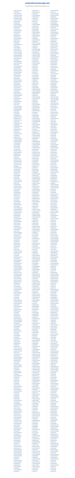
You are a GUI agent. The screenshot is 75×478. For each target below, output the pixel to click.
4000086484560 (17, 143)
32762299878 (53, 374)
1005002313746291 (54, 237)
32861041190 (16, 121)
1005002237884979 (18, 318)
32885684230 (53, 404)
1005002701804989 (36, 35)
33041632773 (53, 72)
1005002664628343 (36, 355)
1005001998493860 (36, 458)
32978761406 (16, 112)
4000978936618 (17, 408)
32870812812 (53, 246)
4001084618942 (54, 127)
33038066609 (35, 264)
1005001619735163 (54, 112)
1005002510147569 (18, 167)
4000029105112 (35, 343)
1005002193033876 (36, 284)
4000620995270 (54, 412)
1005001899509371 (36, 143)
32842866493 (53, 224)
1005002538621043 (36, 297)
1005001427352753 (18, 86)
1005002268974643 (18, 391)
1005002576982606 (36, 92)
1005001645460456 (18, 63)
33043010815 (53, 398)
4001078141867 (17, 103)
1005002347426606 (36, 96)
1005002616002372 (18, 289)
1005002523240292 (36, 391)
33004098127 (35, 113)
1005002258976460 (18, 209)
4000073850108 (54, 63)
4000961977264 (35, 445)
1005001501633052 (36, 214)
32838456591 (53, 173)
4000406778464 (17, 115)
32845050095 (17, 78)
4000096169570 (35, 244)
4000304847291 (35, 19)
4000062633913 (35, 286)
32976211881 (53, 120)
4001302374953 (54, 244)
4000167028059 (54, 409)
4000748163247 (17, 445)
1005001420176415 (54, 341)
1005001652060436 (36, 338)
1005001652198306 (54, 369)
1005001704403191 (36, 448)
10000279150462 (54, 360)
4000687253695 (35, 181)
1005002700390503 (36, 466)
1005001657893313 (18, 123)
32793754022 (53, 143)
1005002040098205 (18, 140)
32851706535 (16, 340)
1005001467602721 (18, 280)
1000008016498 (54, 247)
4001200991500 (35, 150)
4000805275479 (35, 132)
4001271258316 (54, 326)
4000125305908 (54, 61)
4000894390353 (35, 93)
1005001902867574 (36, 461)
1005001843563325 (54, 334)
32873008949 (35, 23)
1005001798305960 (18, 454)
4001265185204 (17, 84)
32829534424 (17, 355)
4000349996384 (35, 384)
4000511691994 (17, 243)
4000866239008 (54, 420)
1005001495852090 (54, 388)
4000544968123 (54, 86)
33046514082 (16, 178)
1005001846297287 (54, 435)
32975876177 (35, 207)
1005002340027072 (36, 415)
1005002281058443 (18, 372)
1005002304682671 (36, 363)
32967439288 (53, 403)
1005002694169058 (18, 107)
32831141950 (53, 249)
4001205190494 (54, 203)
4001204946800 (17, 197)
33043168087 (53, 340)
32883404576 (17, 190)
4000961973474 (17, 137)
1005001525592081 (36, 429)
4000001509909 (17, 201)
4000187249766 (17, 158)
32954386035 (53, 80)
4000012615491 (54, 150)
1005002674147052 (54, 278)
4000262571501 (35, 166)
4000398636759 (35, 315)
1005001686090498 (36, 121)
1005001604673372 (54, 280)
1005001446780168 (54, 81)
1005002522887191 (18, 161)
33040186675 (53, 101)
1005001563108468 (36, 50)
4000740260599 (35, 364)
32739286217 (16, 255)
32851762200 (16, 307)
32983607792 (35, 41)
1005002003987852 (55, 289)
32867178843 (53, 468)
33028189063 (35, 344)
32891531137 (34, 21)
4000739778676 (35, 309)
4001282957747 (35, 443)
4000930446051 (54, 175)
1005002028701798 (18, 138)
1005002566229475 (18, 349)
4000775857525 (54, 153)
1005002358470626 (18, 89)
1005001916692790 (36, 388)
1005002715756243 (54, 210)
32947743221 (35, 129)
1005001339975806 (18, 53)
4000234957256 (35, 52)
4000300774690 (35, 200)
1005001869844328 (54, 24)
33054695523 (17, 323)
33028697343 (17, 241)
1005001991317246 (36, 195)
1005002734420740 (54, 395)
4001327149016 (54, 166)
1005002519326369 (18, 357)
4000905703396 (17, 194)
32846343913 (16, 41)
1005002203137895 (54, 118)
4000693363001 (17, 414)
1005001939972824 (36, 178)
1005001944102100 (36, 277)
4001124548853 (35, 126)
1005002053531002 (36, 133)
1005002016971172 (54, 298)
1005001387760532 (54, 324)
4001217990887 (54, 423)
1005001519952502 (54, 281)
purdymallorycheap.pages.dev (37, 3)
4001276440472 (35, 312)
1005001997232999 (18, 455)
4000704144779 (35, 417)
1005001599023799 (54, 307)
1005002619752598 (36, 173)
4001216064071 (35, 261)
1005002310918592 (54, 389)
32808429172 (16, 458)
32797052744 (16, 295)
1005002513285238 (36, 198)
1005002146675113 (54, 198)
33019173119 (34, 471)
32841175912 (53, 417)
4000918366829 (35, 267)
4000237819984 (17, 277)
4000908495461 (17, 170)
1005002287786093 (18, 461)
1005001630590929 (54, 144)
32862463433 (17, 304)
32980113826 (16, 368)
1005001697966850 (18, 232)
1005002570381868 (36, 32)
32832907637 (53, 461)
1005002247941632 (36, 209)
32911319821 (16, 312)
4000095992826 (17, 264)
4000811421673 (17, 346)
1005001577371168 (17, 272)
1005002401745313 (36, 227)
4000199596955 (54, 297)
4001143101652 (35, 73)
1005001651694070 (54, 32)
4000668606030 (35, 270)
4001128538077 (54, 230)
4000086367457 (54, 312)
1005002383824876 (36, 371)
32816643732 (16, 471)
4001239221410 (35, 61)
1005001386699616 (18, 432)
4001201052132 (35, 235)
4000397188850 (35, 116)
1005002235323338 (18, 250)
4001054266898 (35, 314)
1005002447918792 (36, 135)
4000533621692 (17, 229)
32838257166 (35, 81)
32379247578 (16, 198)
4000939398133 (17, 465)
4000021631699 (35, 468)
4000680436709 (54, 177)
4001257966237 (35, 403)
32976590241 (16, 332)
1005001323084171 (17, 24)
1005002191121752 (36, 164)
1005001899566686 (36, 454)
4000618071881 (54, 209)
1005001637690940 (36, 39)
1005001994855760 (54, 132)
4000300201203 (17, 315)
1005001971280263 (54, 311)
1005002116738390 (18, 52)
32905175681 (16, 230)
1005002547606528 (55, 465)
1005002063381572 (36, 177)
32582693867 (35, 13)
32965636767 (35, 80)
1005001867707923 (36, 394)
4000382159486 (35, 197)
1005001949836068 (36, 141)
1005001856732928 (36, 352)
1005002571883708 (54, 10)
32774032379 (35, 321)
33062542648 (17, 27)
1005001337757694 (18, 446)
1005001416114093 (54, 113)
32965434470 (35, 67)
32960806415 (35, 232)
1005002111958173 (54, 301)
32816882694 (35, 172)
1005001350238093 (54, 426)
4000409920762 (17, 441)
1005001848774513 (36, 452)
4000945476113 (54, 164)
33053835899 (53, 292)
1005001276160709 (18, 93)
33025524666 (35, 358)
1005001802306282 (54, 429)
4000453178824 (35, 298)
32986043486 (35, 334)
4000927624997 (17, 203)
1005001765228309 (54, 415)
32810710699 (16, 298)
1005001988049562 (36, 120)
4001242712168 (35, 291)
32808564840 (53, 69)
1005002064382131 (36, 189)
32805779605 (35, 301)
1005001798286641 (18, 237)
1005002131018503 (54, 157)
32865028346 (53, 227)
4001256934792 (35, 75)
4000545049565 (54, 394)
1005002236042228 (36, 147)
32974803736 (16, 431)
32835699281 (53, 192)
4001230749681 (54, 106)
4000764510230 (17, 172)
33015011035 (53, 214)
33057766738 (16, 314)
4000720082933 (54, 89)
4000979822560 (17, 437)
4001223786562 (17, 47)
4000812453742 (17, 220)
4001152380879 (35, 146)
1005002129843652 (54, 238)
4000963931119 (17, 92)
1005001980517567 (18, 204)
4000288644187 (54, 428)
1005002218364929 (36, 201)
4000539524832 (17, 155)
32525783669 (53, 269)
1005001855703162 (54, 90)
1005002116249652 (54, 371)
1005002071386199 (18, 278)
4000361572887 (35, 455)
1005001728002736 (54, 318)
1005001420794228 (36, 104)
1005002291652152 (36, 323)
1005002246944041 (18, 358)
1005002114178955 (36, 55)
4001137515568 (54, 110)
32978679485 (35, 423)
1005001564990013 (54, 215)
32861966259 (35, 218)
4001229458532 (54, 115)
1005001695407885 (54, 309)
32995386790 (53, 329)
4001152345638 (35, 341)
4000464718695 (35, 158)
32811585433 (16, 434)
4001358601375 (35, 70)
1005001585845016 (18, 221)
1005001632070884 (54, 257)
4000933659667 (17, 215)
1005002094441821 (54, 73)
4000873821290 (54, 39)
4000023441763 (54, 47)
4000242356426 (35, 372)
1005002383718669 (18, 15)
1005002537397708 (18, 116)
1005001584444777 (18, 389)
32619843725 (16, 378)
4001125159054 (54, 155)
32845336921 (53, 220)
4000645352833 (35, 194)
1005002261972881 (54, 18)
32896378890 (53, 460)
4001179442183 (17, 76)
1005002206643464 (18, 207)
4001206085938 (54, 83)
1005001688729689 (36, 49)
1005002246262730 (55, 53)
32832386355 (35, 252)
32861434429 (16, 46)
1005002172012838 (36, 294)
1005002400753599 (55, 431)
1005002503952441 (18, 56)
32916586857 (53, 76)
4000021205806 (54, 327)
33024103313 (35, 311)
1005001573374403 (18, 351)
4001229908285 (17, 429)
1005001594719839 (36, 451)
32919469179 (53, 30)
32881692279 (53, 421)
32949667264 (35, 409)
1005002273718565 (18, 347)
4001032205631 (54, 149)
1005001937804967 (18, 460)
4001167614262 (17, 246)
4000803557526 (17, 35)
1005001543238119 (18, 415)
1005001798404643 (36, 260)
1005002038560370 (18, 30)
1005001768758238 (54, 454)
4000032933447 (17, 214)
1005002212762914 (54, 357)
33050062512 (35, 221)
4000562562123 (17, 226)
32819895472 (53, 466)
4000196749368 (35, 332)
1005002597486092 (55, 451)
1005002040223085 (18, 386)
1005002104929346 (18, 26)
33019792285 (35, 18)
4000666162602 (17, 261)
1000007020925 (35, 404)
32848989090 (35, 361)
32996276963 (35, 272)
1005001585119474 (54, 315)
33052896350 (53, 217)
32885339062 (53, 321)
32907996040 (17, 398)
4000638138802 (35, 87)
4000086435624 (17, 153)
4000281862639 (54, 418)
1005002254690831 (36, 24)
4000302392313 (17, 83)
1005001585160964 (36, 63)
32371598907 (16, 135)
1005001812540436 (54, 401)
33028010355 (53, 378)
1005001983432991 (18, 109)
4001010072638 (54, 138)
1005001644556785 (36, 226)
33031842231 (35, 337)
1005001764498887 (36, 340)
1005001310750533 (18, 13)
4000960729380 (54, 347)
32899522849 (35, 324)
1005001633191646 (36, 289)
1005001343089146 (18, 180)
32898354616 (35, 100)
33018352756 (53, 189)
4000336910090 (17, 73)
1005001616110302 (54, 124)
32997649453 (35, 66)
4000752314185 (35, 26)
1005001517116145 (17, 186)
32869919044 (16, 130)
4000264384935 (54, 414)
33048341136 (35, 392)
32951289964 (16, 235)
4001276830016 (54, 355)
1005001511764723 (36, 186)
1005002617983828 (54, 229)
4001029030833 (17, 440)
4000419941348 (54, 272)
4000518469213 (35, 76)
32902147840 (53, 158)
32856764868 (17, 90)
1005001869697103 (54, 78)
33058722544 (53, 392)
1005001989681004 (18, 275)
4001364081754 (35, 331)
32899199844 (35, 457)
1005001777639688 (54, 368)
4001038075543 (17, 87)
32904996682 (35, 408)
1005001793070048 (36, 12)
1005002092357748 (54, 181)
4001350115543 (35, 307)
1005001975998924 (18, 72)
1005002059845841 (54, 352)
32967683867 (35, 38)
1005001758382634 (54, 98)
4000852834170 (35, 375)
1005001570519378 (36, 190)
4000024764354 (17, 311)
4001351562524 (35, 421)
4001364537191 (17, 258)
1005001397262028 (18, 306)
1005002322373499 (36, 43)
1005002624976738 (18, 257)
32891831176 (53, 287)
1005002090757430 (36, 383)
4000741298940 (54, 243)
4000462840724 (54, 180)
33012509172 (53, 284)
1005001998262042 (36, 15)
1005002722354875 (18, 10)
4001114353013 (35, 240)
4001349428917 (35, 224)
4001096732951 (54, 411)
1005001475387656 (18, 287)
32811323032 (53, 349)
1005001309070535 (54, 264)
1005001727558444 (36, 243)
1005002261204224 (18, 218)
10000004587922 (17, 360)
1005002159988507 (18, 435)
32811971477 (53, 270)
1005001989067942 (36, 155)
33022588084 (53, 133)
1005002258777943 (54, 67)
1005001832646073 (36, 44)
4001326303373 (35, 437)
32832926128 (53, 137)
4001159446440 (54, 206)
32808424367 (35, 184)
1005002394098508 (18, 300)
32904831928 (53, 55)
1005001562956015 (36, 137)
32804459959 (35, 203)
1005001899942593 (18, 267)
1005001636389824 (54, 250)
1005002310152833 (54, 49)
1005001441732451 (17, 69)
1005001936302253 (54, 455)
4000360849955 (35, 115)
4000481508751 (35, 192)
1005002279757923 (36, 401)
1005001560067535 (54, 366)
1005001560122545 (36, 374)
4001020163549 (54, 440)
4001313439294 (54, 200)
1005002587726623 (18, 187)
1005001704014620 (54, 383)
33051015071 (34, 335)
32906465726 (35, 317)
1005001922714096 (36, 357)
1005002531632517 (18, 150)
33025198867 (35, 250)
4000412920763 (54, 331)
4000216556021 (35, 280)
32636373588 (53, 267)
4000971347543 (17, 39)
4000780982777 (17, 110)
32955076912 (16, 334)
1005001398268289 (36, 144)
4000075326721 (35, 10)
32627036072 (53, 126)
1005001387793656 (18, 266)
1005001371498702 (36, 118)
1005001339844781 (18, 181)
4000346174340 (17, 388)
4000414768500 (35, 400)
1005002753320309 (55, 147)
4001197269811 (17, 401)
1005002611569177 (54, 87)
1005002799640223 (18, 409)
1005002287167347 (36, 368)
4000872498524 (17, 49)
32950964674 (53, 16)
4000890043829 (35, 378)
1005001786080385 (54, 52)
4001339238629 (35, 160)
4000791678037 (54, 438)
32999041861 (35, 406)
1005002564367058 (55, 13)
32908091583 (16, 395)
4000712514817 (54, 50)
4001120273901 (35, 386)
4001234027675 (54, 141)
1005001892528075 (18, 452)
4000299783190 (54, 178)
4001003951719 (54, 363)
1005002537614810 (18, 106)
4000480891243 (54, 255)
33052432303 (17, 380)
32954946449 (17, 173)
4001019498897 (17, 294)
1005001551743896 (54, 218)
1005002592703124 (54, 194)
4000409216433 (17, 32)
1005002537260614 (18, 61)
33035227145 (35, 249)
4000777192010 (35, 397)
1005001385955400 (54, 160)
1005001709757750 (18, 412)
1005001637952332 (36, 327)
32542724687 (53, 337)
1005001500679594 (54, 59)
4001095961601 (17, 463)
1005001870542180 (18, 469)
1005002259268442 (36, 210)
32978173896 (53, 223)
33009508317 (53, 320)
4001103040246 (17, 286)
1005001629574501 (18, 210)
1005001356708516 (36, 124)
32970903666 (35, 425)
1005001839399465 (18, 320)
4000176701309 (35, 460)
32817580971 (16, 363)
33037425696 (53, 448)
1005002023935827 (55, 380)
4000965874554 (35, 149)
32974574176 (53, 375)
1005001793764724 (36, 153)
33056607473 (35, 347)
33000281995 (35, 428)
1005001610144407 (17, 164)
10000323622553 (54, 449)
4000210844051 (54, 152)
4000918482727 (17, 283)
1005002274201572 (54, 317)
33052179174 (16, 104)
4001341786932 (17, 144)
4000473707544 (35, 175)
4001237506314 (54, 343)
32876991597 (53, 95)
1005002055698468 (18, 324)
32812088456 (53, 400)
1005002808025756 (18, 126)
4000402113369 (54, 130)
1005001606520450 (36, 463)
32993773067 (53, 121)
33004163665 (53, 304)
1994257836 (16, 64)
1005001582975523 (54, 172)
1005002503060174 (18, 133)
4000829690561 (54, 146)
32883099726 (53, 323)
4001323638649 (54, 260)
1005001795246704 (18, 428)
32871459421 (16, 352)
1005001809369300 (36, 420)
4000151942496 (17, 169)
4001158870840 (35, 163)
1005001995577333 (54, 104)
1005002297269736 (55, 187)
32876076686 (16, 100)
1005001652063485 (54, 458)
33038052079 (53, 432)
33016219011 (53, 364)
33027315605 (53, 109)
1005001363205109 (18, 98)
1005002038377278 (18, 70)
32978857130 (16, 344)
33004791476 (35, 46)
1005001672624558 (18, 375)
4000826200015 (17, 21)
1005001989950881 (54, 161)
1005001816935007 (54, 358)
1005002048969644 (55, 56)
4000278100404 (35, 223)
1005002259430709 (18, 212)
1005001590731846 (36, 414)
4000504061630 (17, 425)
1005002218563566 (36, 180)
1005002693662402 (18, 66)
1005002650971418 (54, 38)
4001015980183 (54, 294)
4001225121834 (35, 27)
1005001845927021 (54, 21)
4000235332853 (35, 465)
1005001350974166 (54, 140)
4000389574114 (17, 217)
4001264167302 (17, 29)
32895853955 (35, 418)
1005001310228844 (36, 326)
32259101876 (16, 374)
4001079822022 (54, 64)
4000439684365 (54, 446)
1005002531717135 (17, 163)
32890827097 (53, 441)
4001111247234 (54, 332)
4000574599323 (35, 263)
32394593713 (53, 286)
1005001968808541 (36, 349)
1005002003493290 (36, 215)
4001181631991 (53, 35)
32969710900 (35, 389)
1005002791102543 (36, 412)
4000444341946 (54, 44)
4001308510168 (54, 463)
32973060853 (17, 59)
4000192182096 (35, 170)
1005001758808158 (18, 141)
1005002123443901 (36, 183)
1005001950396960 (36, 398)
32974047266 (16, 177)
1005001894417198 (17, 423)
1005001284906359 (18, 129)
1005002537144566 (36, 127)
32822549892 (35, 329)
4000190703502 (54, 58)
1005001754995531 (18, 331)
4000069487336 (17, 118)
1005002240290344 (36, 110)
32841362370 (16, 195)
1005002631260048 (36, 56)
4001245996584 (17, 175)
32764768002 (35, 64)
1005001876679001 (36, 300)
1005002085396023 (55, 197)
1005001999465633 (18, 449)
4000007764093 (35, 381)
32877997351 (16, 12)
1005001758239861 (36, 255)
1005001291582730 (54, 46)
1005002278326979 (55, 303)
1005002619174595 (54, 29)
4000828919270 (17, 341)
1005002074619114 (36, 274)
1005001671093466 (36, 435)
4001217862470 (54, 123)
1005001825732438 (54, 351)
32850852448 (17, 240)
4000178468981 (54, 377)
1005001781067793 (36, 446)
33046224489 (53, 163)
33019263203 (16, 327)
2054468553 (16, 166)
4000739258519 (35, 59)
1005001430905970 (54, 384)
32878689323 (17, 43)
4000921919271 (35, 36)
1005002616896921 (54, 241)
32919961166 (34, 434)
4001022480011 (54, 381)
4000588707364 (17, 343)
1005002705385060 (55, 274)
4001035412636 (17, 438)
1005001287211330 (54, 354)
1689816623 (53, 183)
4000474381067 (54, 129)
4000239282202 (54, 295)
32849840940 (17, 23)
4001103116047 (54, 258)
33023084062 (17, 200)
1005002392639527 (18, 364)
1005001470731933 (18, 58)
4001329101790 (17, 147)
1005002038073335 (18, 263)
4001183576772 (54, 283)
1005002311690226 (54, 167)
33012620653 (35, 161)
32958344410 (16, 457)
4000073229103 (35, 220)
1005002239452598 (18, 18)
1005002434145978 (18, 274)
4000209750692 (17, 184)
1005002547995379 (36, 295)
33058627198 (35, 320)
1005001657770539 (18, 16)
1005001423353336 (54, 425)
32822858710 (35, 101)
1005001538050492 (18, 451)
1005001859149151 (54, 201)
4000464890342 (54, 195)
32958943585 (17, 377)
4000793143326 (54, 261)
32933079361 (53, 471)
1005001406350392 (36, 53)
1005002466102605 (18, 95)
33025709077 (53, 338)
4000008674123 (54, 226)
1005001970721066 (18, 404)
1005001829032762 (18, 227)
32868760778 (35, 292)
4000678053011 (35, 138)
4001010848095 (17, 418)
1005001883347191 (54, 434)
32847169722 (35, 431)
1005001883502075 (18, 301)
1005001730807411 (17, 466)
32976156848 (16, 254)
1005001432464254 (36, 247)
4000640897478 (35, 103)
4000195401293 (35, 169)
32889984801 (53, 41)
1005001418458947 (36, 229)
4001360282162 (54, 234)
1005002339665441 (18, 260)
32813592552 (16, 369)
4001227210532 (17, 238)
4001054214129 (17, 189)
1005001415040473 (54, 346)
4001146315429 (35, 58)
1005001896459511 (36, 369)
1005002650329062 (36, 441)
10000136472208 (35, 16)
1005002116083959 (54, 291)
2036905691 (16, 157)
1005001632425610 (18, 101)
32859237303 (53, 36)
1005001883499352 (54, 103)
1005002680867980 (36, 89)
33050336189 (53, 372)
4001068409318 (17, 149)
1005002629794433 (18, 120)
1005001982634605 (54, 15)
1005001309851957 (18, 417)
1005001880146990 (54, 100)
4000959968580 (35, 306)
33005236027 (35, 167)
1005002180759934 (36, 360)
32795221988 (16, 297)
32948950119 (35, 140)
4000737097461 (17, 223)
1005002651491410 (18, 354)
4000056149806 (17, 67)
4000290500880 (35, 78)
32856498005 (35, 426)
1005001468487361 (18, 50)
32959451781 (53, 221)
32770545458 (16, 33)
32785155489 (35, 69)
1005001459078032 (36, 98)
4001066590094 (17, 403)
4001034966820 (54, 23)
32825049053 (35, 469)
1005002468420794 (18, 303)
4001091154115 (35, 84)
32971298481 (53, 190)
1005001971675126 (17, 281)
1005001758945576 (54, 408)
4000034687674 (54, 457)
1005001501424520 (36, 366)
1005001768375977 (36, 283)
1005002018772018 (36, 257)
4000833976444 (35, 440)
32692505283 (17, 329)
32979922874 (16, 392)
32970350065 (53, 469)
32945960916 (35, 112)
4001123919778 (54, 306)
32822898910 (16, 124)
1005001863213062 (54, 254)
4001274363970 (35, 432)
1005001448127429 (54, 107)
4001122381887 (35, 204)
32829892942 (17, 113)
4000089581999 (54, 169)
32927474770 (16, 443)
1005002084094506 (55, 263)
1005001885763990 (18, 38)
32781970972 (35, 47)
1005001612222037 (18, 421)
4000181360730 (17, 270)
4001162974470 (35, 254)
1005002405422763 (18, 411)
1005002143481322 (18, 309)
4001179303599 (17, 335)
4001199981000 (54, 391)
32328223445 (17, 96)
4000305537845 (17, 36)
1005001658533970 (54, 70)
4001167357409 (35, 206)
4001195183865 (17, 317)
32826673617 (35, 72)
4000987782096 (35, 304)
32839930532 (35, 278)
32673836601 (16, 383)
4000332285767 (17, 224)
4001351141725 (17, 132)
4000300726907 (35, 33)
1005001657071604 (36, 438)
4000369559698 (35, 187)
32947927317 (16, 381)
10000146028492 (35, 106)
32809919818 (16, 468)
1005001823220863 (54, 300)
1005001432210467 (36, 107)
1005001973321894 (36, 354)
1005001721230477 (54, 361)
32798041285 (53, 27)
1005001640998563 (18, 321)
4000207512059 (35, 157)
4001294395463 (35, 234)
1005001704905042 (54, 314)
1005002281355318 (54, 277)
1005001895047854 (36, 318)
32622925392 (17, 426)
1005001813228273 (36, 238)
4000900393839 (35, 109)
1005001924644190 (54, 397)
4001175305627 (17, 384)
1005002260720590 (18, 400)
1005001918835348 (36, 346)
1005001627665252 (36, 269)
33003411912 (16, 183)
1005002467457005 (18, 81)
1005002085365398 (55, 240)
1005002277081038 (54, 212)
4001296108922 (17, 326)
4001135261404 (17, 361)
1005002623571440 (18, 420)
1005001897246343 (54, 406)
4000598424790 (17, 192)
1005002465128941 (54, 170)
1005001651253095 (54, 96)
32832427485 (53, 452)
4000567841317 (35, 351)
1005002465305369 (55, 344)
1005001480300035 (54, 443)
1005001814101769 (36, 230)
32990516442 (35, 95)
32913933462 (35, 449)
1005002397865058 (55, 33)
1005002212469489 (18, 269)
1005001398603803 (36, 266)
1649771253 (53, 12)
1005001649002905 (54, 437)
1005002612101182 (17, 338)
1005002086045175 (54, 207)
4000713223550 (35, 395)
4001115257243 (17, 284)
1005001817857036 (36, 287)
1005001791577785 (36, 130)
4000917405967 (35, 83)
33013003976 (16, 249)
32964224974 (53, 266)
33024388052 (35, 86)
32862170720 (16, 406)
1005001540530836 (18, 292)
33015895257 (16, 337)
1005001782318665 (36, 275)
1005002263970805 (36, 380)
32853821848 (16, 397)
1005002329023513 (36, 258)
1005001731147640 (54, 235)
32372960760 (35, 237)
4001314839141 (17, 146)
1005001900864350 (18, 80)
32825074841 (16, 127)
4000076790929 (35, 212)
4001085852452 (54, 19)
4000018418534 (35, 30)
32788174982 (16, 394)
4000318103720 (17, 244)
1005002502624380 (55, 186)
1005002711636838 (18, 19)
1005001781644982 (54, 184)
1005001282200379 (54, 275)
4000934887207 (54, 252)
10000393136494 (17, 371)
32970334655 (53, 75)
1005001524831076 (36, 152)
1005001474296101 (17, 75)
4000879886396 (35, 29)
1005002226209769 (36, 90)
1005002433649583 (36, 217)
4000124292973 (54, 204)
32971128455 (35, 411)
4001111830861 (17, 206)
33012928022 (35, 246)
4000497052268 (17, 448)
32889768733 (53, 386)
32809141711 (16, 247)
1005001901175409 (54, 43)
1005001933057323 (36, 281)
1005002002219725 (18, 160)
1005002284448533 (18, 55)
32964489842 (53, 135)
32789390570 (16, 291)
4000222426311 (54, 335)
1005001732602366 (18, 366)
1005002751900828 (54, 26)
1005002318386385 (54, 92)
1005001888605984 (54, 445)
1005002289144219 (36, 377)
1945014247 (34, 303)
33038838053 (53, 84)
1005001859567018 (18, 152)
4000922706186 (54, 66)
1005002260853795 (18, 44)
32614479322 (35, 123)
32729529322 (35, 241)
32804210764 (53, 116)
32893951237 (53, 93)
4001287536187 (54, 232)
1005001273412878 (18, 252)
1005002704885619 (18, 234)
